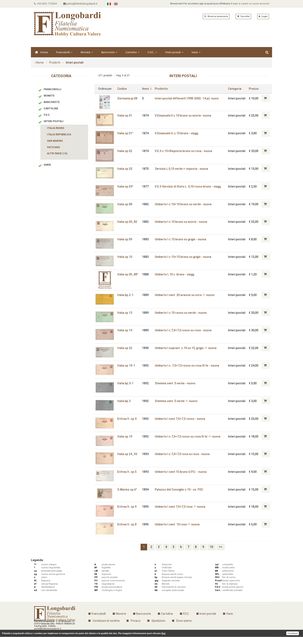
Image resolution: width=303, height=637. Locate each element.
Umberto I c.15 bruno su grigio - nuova (180, 239)
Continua (293, 633)
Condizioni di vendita (106, 620)
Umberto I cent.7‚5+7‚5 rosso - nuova (180, 418)
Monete (86, 52)
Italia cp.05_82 (127, 221)
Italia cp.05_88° (127, 274)
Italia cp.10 (124, 256)
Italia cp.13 (124, 312)
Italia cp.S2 (124, 168)
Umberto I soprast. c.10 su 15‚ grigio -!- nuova (185, 348)
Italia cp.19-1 (126, 365)
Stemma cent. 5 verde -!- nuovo (176, 401)
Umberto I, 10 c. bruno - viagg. (175, 274)
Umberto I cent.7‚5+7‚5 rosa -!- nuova (180, 506)
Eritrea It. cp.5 (126, 471)
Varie (194, 52)
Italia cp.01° (125, 133)
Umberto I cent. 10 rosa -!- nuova (177, 524)
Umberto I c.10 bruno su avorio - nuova (181, 221)
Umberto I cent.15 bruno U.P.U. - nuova (181, 471)
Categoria (234, 88)
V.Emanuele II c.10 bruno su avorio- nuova (183, 115)
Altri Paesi (57, 153)
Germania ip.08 (127, 98)
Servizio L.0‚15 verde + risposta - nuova (181, 168)
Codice (122, 88)
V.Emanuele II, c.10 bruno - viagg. (177, 133)
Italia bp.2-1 (125, 295)
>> (220, 547)
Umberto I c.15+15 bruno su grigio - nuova (183, 256)
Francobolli (63, 52)
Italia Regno (55, 128)
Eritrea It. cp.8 (126, 524)
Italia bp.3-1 (125, 383)
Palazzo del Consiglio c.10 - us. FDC (179, 489)
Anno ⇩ (147, 88)
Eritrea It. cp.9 (126, 506)
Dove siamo (184, 620)
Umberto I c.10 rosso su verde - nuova (181, 312)
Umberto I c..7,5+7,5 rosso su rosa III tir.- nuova (187, 365)
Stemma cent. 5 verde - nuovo (175, 383)
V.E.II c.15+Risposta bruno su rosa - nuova (183, 151)
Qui (163, 633)
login (235, 3)
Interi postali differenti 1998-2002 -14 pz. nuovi (186, 98)
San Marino (55, 140)
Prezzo (254, 88)
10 (211, 547)
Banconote (108, 52)
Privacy (135, 620)
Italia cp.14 (124, 330)
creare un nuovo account (255, 3)
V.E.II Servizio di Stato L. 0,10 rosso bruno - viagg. (188, 186)
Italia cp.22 (124, 348)
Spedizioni (158, 620)
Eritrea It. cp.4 (126, 418)
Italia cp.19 (124, 436)
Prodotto (161, 88)
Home (44, 52)
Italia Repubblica (59, 134)
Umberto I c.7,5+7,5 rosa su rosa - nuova (182, 454)
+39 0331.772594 (46, 3)
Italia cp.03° (125, 186)
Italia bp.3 (123, 401)
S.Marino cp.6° (127, 489)
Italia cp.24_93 (127, 454)
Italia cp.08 (124, 204)
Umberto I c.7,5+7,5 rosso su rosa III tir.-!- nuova (187, 436)
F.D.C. (151, 52)
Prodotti (54, 62)
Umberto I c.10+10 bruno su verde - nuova (183, 204)
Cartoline (131, 52)
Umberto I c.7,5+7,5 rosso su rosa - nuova (183, 330)
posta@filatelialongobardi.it (81, 3)
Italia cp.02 (124, 151)
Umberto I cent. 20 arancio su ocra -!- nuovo (185, 295)
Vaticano (53, 147)
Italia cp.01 (124, 115)
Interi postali (173, 52)
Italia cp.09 (124, 239)
